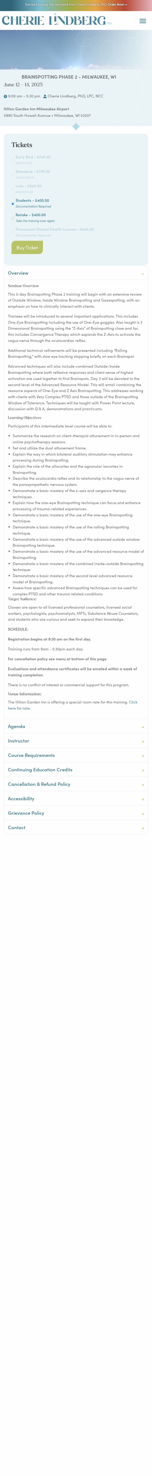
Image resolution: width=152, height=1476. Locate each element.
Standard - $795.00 (33, 173)
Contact (16, 827)
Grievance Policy (26, 812)
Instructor (18, 740)
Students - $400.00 (33, 202)
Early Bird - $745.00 (33, 159)
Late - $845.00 (28, 188)
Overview (18, 272)
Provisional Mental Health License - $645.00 (55, 231)
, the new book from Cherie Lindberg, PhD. (76, 4)
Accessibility (21, 798)
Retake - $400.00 (35, 217)
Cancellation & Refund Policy (39, 783)
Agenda (16, 726)
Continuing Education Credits (40, 769)
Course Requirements (31, 755)
